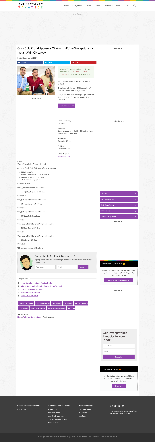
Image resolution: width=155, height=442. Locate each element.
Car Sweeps (68, 303)
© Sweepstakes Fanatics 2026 (48, 436)
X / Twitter (83, 412)
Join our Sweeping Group (57, 419)
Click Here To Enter (67, 106)
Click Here (118, 386)
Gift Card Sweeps (81, 303)
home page (64, 74)
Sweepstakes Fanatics (79, 72)
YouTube (82, 416)
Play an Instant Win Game (30, 292)
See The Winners (54, 412)
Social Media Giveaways (56, 308)
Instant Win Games (113, 5)
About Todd (52, 409)
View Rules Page (64, 156)
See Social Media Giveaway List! (118, 280)
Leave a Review (53, 423)
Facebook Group (85, 409)
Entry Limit (77, 5)
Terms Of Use (76, 436)
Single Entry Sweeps (37, 308)
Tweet (51, 62)
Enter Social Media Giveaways (32, 289)
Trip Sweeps (23, 308)
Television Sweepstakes (32, 317)
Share (24, 62)
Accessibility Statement (108, 436)
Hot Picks (71, 308)
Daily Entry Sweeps (26, 303)
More (126, 5)
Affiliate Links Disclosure (91, 436)
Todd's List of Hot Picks (29, 296)
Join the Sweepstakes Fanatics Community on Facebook (41, 286)
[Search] (135, 6)
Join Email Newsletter (56, 416)
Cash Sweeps (57, 303)
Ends (98, 5)
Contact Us (21, 409)
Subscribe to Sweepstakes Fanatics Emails (36, 283)
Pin (76, 62)
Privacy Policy (65, 436)
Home (66, 5)
